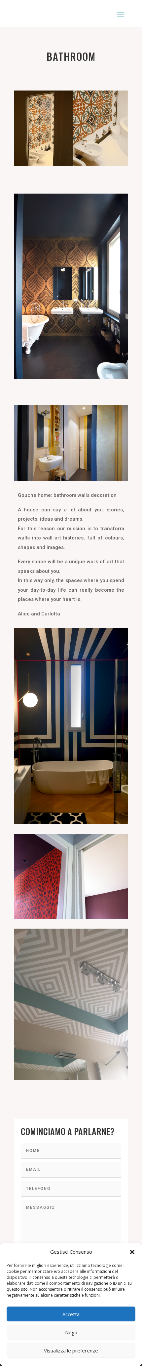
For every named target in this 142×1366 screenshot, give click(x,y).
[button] (132, 1252)
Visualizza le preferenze (71, 1350)
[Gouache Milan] (71, 876)
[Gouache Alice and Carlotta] (71, 1004)
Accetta (71, 1314)
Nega (71, 1332)
